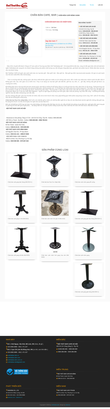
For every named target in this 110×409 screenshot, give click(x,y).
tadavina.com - (12, 397)
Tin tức (92, 5)
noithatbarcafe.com (14, 357)
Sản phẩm (82, 5)
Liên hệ (100, 5)
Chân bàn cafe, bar (43, 15)
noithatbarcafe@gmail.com (16, 362)
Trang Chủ (72, 5)
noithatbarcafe (55, 404)
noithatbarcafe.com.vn (15, 360)
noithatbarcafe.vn (13, 355)
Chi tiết (20, 179)
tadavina (68, 404)
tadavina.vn (19, 397)
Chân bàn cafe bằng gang (69, 15)
